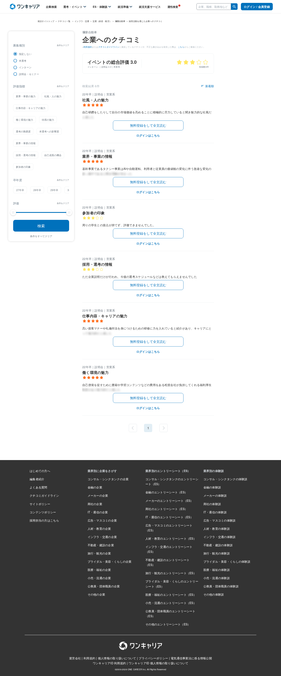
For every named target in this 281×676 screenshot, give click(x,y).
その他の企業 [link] (96, 594)
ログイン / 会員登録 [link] (257, 7)
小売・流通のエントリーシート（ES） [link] (170, 603)
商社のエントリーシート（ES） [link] (166, 509)
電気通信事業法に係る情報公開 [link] (191, 658)
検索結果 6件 (91, 86)
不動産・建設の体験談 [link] (218, 545)
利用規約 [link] (88, 46)
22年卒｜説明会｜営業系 (98, 94)
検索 (41, 225)
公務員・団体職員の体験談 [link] (221, 586)
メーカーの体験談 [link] (215, 495)
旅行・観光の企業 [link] (99, 553)
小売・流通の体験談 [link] (216, 578)
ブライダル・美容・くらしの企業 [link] (110, 561)
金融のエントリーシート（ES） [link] (166, 492)
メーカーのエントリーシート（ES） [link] (169, 501)
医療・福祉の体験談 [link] (216, 570)
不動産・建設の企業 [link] (101, 545)
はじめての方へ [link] (40, 471)
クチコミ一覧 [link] (64, 21)
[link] (24, 6)
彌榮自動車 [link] (120, 21)
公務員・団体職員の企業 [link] (104, 586)
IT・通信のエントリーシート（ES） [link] (169, 517)
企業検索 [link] (51, 7)
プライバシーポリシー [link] (153, 658)
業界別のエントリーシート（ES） (167, 471)
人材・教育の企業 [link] (99, 528)
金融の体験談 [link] (212, 487)
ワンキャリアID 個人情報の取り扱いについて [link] (158, 663)
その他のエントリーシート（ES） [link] (167, 624)
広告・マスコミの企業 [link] (102, 520)
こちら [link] (181, 46)
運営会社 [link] (75, 658)
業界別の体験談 (213, 471)
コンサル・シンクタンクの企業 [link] (108, 479)
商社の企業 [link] (95, 504)
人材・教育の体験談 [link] (216, 528)
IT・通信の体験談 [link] (215, 512)
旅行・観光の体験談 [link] (216, 553)
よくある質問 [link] (38, 487)
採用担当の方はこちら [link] (44, 520)
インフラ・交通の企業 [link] (102, 537)
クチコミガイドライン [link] (108, 46)
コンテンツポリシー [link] (43, 512)
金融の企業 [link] (95, 487)
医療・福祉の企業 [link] (99, 570)
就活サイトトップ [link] (46, 21)
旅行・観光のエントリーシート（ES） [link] (170, 573)
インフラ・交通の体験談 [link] (219, 537)
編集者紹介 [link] (37, 479)
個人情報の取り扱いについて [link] (117, 658)
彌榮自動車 (89, 32)
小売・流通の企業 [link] (99, 578)
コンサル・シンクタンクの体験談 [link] (225, 479)
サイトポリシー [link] (40, 504)
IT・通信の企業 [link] (98, 512)
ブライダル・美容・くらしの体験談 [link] (226, 561)
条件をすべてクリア (41, 236)
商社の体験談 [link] (212, 504)
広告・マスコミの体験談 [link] (219, 520)
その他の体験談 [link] (213, 594)
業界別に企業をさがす (102, 471)
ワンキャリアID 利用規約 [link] (109, 663)
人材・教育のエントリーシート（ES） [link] (170, 538)
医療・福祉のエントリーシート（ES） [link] (170, 595)
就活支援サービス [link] (150, 7)
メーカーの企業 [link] (98, 495)
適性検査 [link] (172, 7)
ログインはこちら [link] (148, 135)
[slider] (13, 212)
